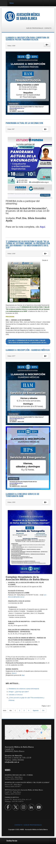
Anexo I (14, 673)
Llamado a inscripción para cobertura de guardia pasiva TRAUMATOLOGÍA (27, 38)
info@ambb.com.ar (12, 762)
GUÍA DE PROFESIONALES (34, 28)
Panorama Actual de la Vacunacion (24, 123)
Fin (43, 710)
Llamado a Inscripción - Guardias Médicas (28, 350)
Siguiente (36, 710)
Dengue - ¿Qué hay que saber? (19, 691)
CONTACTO (47, 28)
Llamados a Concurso (16, 694)
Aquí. (23, 675)
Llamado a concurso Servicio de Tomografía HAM (22, 495)
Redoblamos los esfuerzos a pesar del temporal (24, 688)
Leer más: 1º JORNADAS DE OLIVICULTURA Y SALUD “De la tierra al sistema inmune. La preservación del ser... (27, 341)
